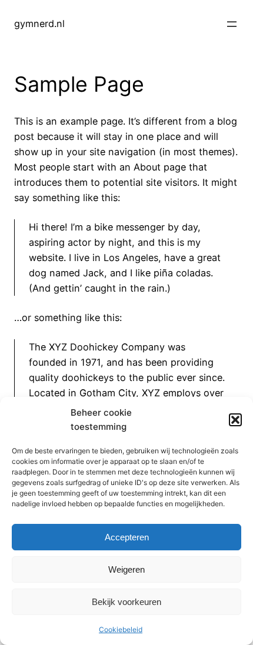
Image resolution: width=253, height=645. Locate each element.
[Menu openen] (232, 24)
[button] (235, 420)
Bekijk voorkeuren (126, 602)
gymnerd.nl (39, 23)
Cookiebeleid (120, 629)
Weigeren (126, 569)
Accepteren (127, 537)
